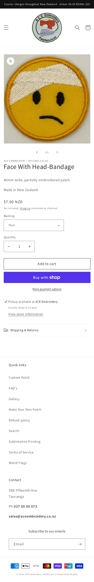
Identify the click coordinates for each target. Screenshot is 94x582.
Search (14, 430)
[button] (6, 27)
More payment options (47, 289)
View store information (25, 314)
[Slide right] (57, 152)
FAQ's (13, 388)
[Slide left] (37, 152)
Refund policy (19, 420)
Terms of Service (21, 452)
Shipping (25, 208)
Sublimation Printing (24, 441)
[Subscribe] (80, 544)
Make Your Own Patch (25, 409)
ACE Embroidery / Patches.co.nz (41, 574)
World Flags (18, 462)
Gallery (14, 399)
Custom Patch (19, 377)
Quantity (10, 237)
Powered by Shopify (67, 574)
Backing (9, 216)
